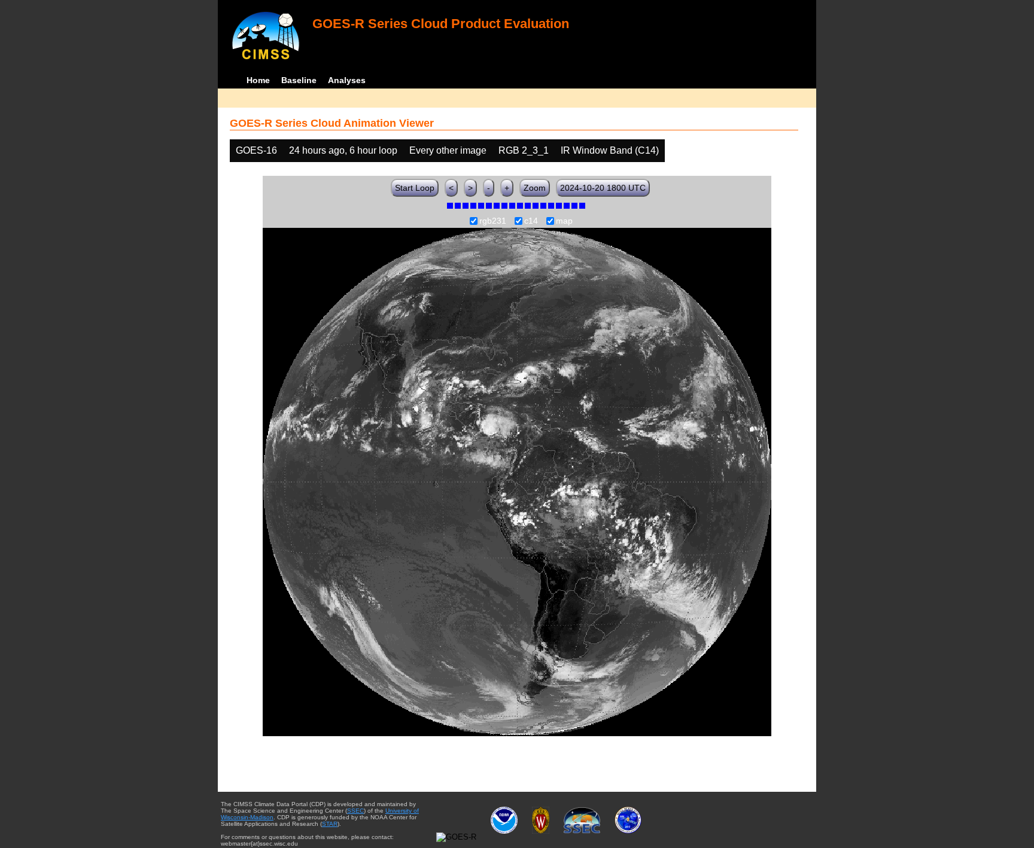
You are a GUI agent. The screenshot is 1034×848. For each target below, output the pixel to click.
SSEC (355, 810)
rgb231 (492, 221)
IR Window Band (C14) (610, 150)
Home (258, 80)
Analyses (347, 80)
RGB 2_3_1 (523, 150)
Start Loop (414, 188)
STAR (329, 823)
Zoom (535, 188)
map (564, 221)
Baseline (299, 80)
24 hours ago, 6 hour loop (343, 150)
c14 (531, 221)
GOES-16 (256, 150)
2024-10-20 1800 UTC (603, 188)
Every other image (447, 150)
